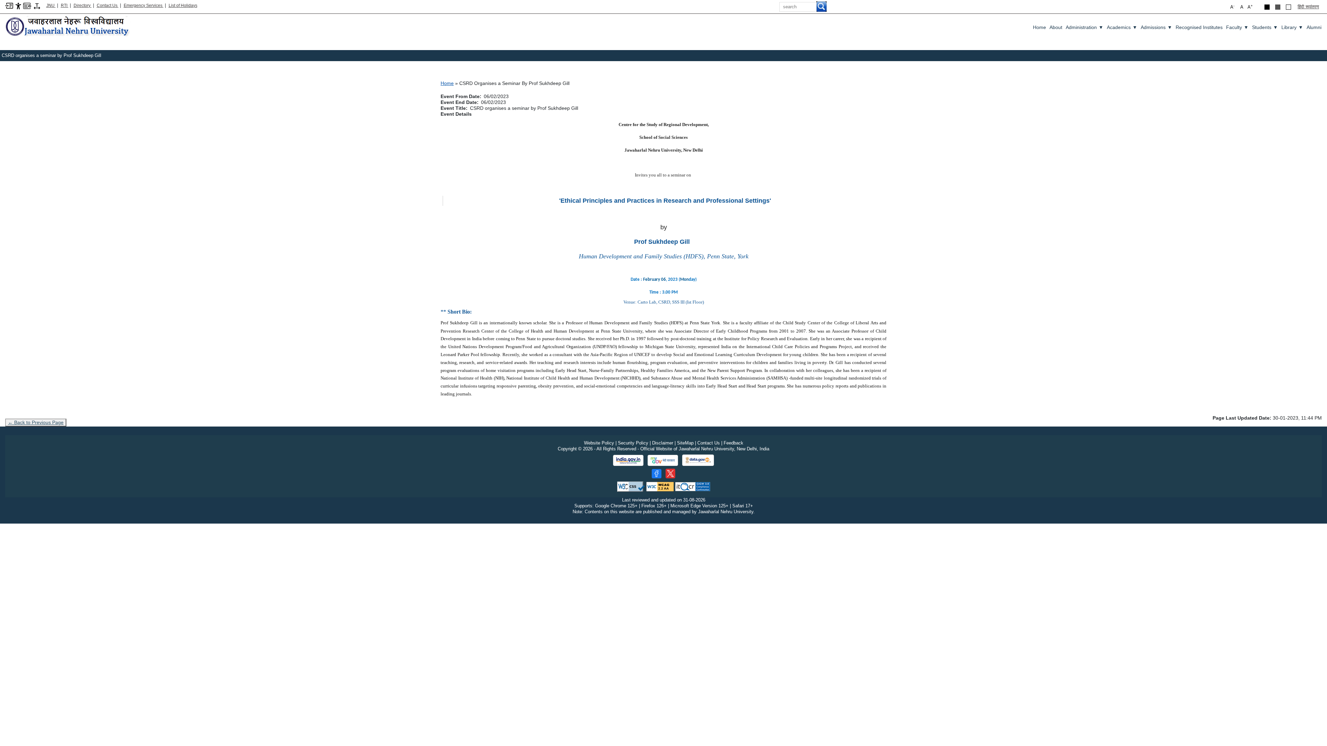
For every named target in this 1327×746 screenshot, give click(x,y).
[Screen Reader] (27, 5)
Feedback (733, 443)
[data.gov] (698, 460)
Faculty (1237, 27)
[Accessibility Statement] (18, 5)
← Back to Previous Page (36, 422)
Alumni (1314, 27)
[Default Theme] (1288, 7)
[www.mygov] (663, 460)
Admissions (1156, 27)
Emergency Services (143, 5)
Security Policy (633, 443)
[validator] (631, 486)
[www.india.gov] (628, 460)
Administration (1084, 27)
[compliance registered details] (692, 486)
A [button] (1250, 7)
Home (1039, 27)
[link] (654, 279)
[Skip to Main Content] (9, 5)
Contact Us (108, 5)
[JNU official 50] (670, 473)
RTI (64, 5)
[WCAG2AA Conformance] (660, 486)
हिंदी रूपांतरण (1308, 6)
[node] (68, 26)
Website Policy (599, 443)
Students (1265, 27)
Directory (83, 5)
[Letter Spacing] (37, 5)
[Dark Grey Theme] (1277, 7)
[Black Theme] (1267, 7)
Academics (1122, 27)
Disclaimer (662, 443)
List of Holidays (183, 5)
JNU (51, 5)
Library (1292, 27)
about (1056, 27)
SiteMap (685, 443)
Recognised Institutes (1199, 27)
